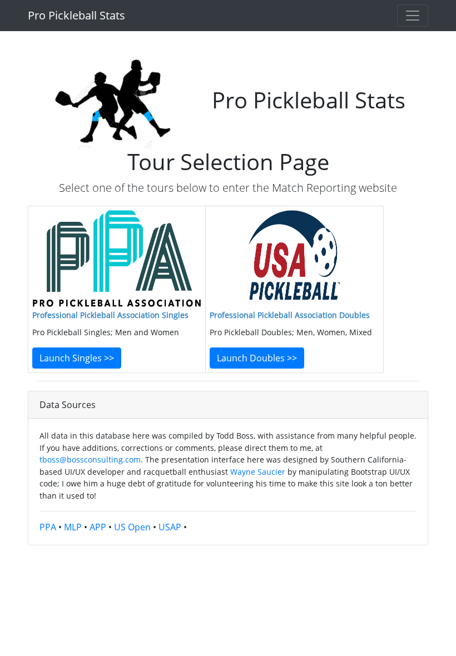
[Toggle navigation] (412, 15)
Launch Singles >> (76, 358)
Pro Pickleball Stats (76, 15)
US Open (132, 527)
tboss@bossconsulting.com (90, 459)
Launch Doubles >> (257, 358)
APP (98, 527)
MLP (73, 527)
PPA (47, 527)
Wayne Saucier (257, 471)
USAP (169, 527)
